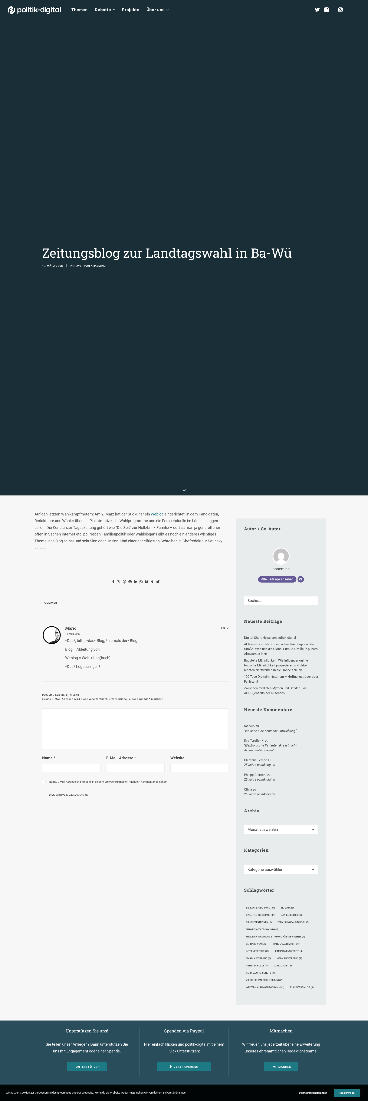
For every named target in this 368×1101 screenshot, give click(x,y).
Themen (79, 9)
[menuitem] (79, 9)
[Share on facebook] (113, 581)
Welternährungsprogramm (265, 987)
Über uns (156, 9)
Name (48, 758)
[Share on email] (157, 581)
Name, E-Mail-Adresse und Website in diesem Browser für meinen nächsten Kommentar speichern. (108, 781)
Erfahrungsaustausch (293, 922)
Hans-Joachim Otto (287, 944)
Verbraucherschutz (261, 973)
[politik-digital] (34, 10)
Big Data (288, 907)
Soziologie (282, 965)
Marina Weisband (258, 958)
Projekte (130, 9)
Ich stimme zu (347, 1092)
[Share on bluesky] (146, 581)
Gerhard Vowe (256, 944)
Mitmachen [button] (282, 1066)
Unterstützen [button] (88, 1066)
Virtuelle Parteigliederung (264, 980)
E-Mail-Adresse (121, 758)
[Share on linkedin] (135, 581)
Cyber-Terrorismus (260, 915)
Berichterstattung (260, 907)
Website (177, 758)
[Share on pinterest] (129, 581)
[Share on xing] (152, 581)
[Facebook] (328, 9)
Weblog (157, 514)
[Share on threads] (124, 581)
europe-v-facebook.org (262, 929)
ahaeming (98, 265)
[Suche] (281, 600)
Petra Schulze (257, 965)
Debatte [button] (103, 9)
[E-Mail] (301, 579)
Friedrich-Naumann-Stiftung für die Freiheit (275, 936)
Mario (70, 628)
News (77, 265)
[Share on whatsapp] (141, 581)
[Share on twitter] (118, 581)
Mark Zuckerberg (289, 958)
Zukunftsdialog (302, 987)
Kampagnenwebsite (289, 951)
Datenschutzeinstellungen (313, 1092)
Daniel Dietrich (292, 915)
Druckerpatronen (259, 922)
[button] (358, 9)
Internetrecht (257, 951)
